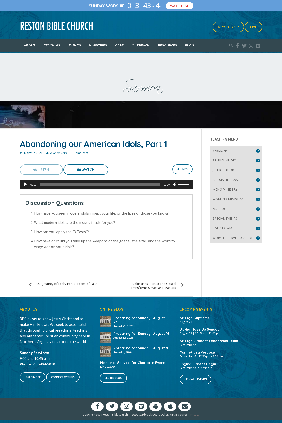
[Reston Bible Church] (57, 25)
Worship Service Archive (233, 238)
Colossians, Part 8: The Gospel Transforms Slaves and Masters (153, 286)
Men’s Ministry (225, 189)
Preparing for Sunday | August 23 (139, 320)
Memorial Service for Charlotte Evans (132, 362)
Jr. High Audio (224, 170)
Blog (189, 45)
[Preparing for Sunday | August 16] (105, 336)
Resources (167, 45)
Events (75, 45)
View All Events (196, 379)
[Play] (25, 184)
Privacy (194, 414)
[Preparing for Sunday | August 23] (105, 321)
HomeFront (81, 153)
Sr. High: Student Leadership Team (209, 341)
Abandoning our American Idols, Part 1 (93, 144)
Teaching (52, 45)
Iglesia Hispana (225, 180)
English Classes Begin (198, 364)
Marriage (220, 209)
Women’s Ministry (228, 199)
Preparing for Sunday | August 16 (141, 333)
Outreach (141, 45)
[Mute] (174, 184)
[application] (106, 184)
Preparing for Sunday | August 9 (140, 348)
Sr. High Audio (224, 160)
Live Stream (222, 228)
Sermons (220, 150)
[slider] (184, 184)
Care (119, 45)
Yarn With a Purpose (197, 352)
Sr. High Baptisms (194, 318)
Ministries (98, 45)
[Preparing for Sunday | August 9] (105, 351)
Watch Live (179, 6)
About (29, 45)
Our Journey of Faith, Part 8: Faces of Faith (66, 284)
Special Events (225, 218)
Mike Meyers (58, 153)
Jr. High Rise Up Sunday (199, 329)
